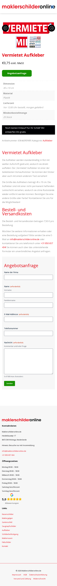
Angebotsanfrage (16, 73)
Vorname (8, 290)
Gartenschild (7, 522)
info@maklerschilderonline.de (24, 239)
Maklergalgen (7, 518)
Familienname (9, 300)
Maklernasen (7, 538)
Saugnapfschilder (9, 526)
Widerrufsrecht (39, 578)
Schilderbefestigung (10, 534)
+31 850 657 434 (8, 455)
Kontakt (5, 546)
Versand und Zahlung (22, 578)
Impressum (16, 574)
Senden (9, 383)
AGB (25, 574)
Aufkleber (47, 140)
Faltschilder (6, 542)
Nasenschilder (8, 514)
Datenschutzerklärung (38, 574)
